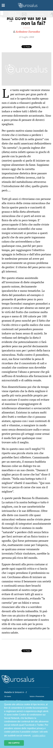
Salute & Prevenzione (14, 14)
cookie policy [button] (38, 735)
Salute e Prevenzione (37, 696)
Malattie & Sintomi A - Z (15, 692)
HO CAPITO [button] (14, 743)
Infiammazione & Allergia (15, 19)
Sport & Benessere (13, 30)
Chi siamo (7, 696)
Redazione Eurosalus (28, 31)
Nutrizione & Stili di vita (14, 24)
